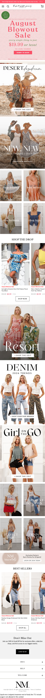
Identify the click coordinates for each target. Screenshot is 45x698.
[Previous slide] (4, 269)
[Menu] (4, 6)
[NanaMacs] (22, 6)
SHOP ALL (22, 628)
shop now (22, 299)
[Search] (9, 6)
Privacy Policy (22, 691)
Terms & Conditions (35, 689)
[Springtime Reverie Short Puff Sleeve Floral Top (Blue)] (15, 264)
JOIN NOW (22, 652)
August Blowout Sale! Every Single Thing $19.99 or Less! (20, 1)
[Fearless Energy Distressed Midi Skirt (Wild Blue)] (15, 593)
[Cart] (42, 6)
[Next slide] (41, 269)
